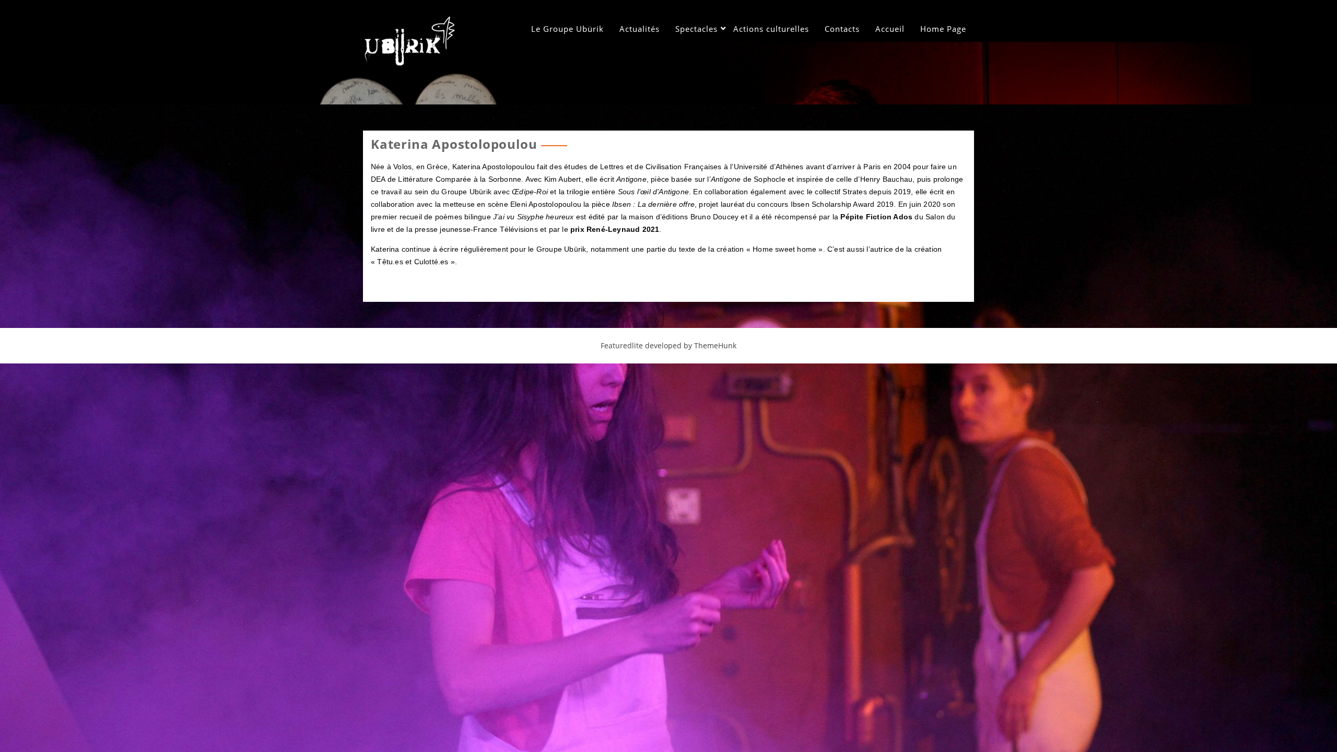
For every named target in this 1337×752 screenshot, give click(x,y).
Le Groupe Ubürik (567, 29)
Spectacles (696, 29)
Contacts (842, 29)
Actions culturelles (771, 29)
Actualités (639, 29)
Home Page (943, 29)
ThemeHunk (715, 345)
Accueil (890, 29)
